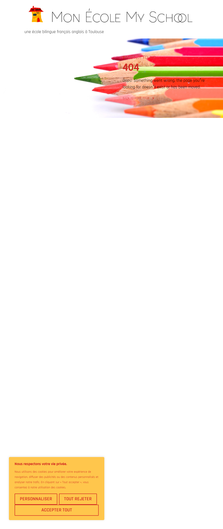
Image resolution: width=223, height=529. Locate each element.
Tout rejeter (78, 499)
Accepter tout (56, 510)
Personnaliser (36, 499)
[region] (57, 488)
